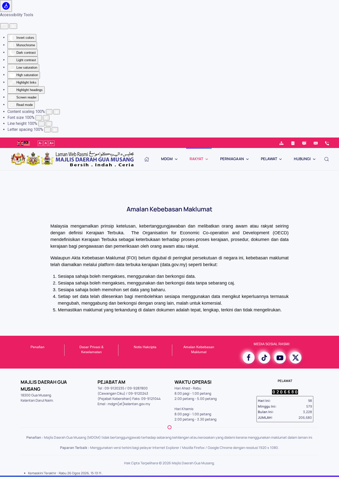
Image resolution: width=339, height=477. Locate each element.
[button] (326, 159)
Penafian (37, 347)
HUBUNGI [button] (302, 158)
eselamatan (92, 352)
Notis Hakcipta (145, 347)
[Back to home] (72, 159)
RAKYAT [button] (196, 158)
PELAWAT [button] (269, 158)
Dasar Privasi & (91, 347)
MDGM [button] (167, 158)
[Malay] (27, 142)
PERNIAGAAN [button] (232, 158)
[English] (20, 142)
